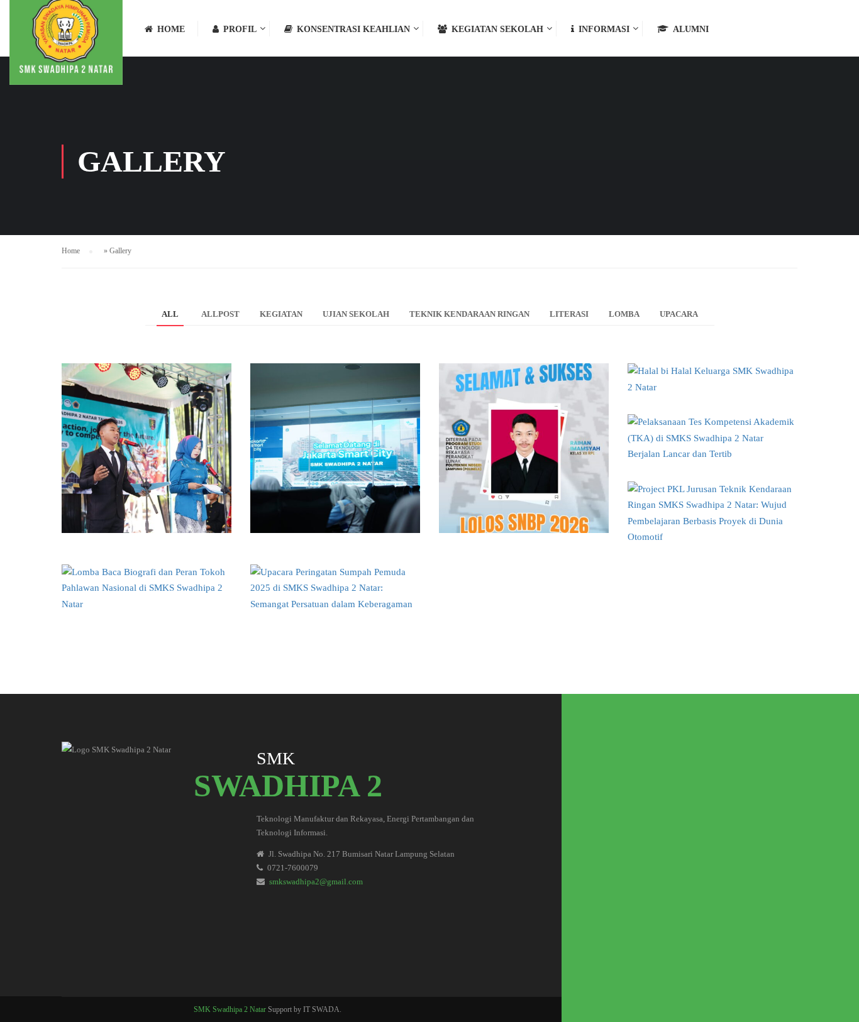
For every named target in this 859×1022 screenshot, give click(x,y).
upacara (679, 314)
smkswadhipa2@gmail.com (316, 881)
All (170, 314)
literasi (569, 314)
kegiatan (281, 314)
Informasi (604, 29)
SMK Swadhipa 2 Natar (230, 1009)
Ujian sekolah (356, 314)
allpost (220, 314)
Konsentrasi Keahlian (353, 29)
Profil (240, 29)
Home (171, 29)
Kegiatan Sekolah (497, 29)
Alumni (691, 29)
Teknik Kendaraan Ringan (469, 314)
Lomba (624, 314)
